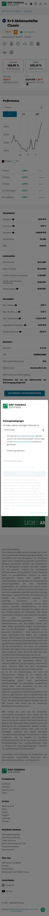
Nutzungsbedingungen (26, 436)
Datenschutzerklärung (22, 442)
